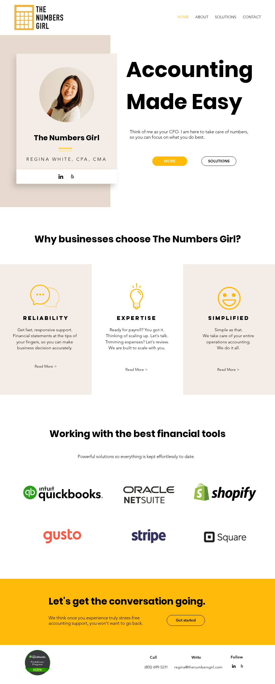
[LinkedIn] (60, 176)
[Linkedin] (233, 666)
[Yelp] (72, 176)
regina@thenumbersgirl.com (198, 667)
